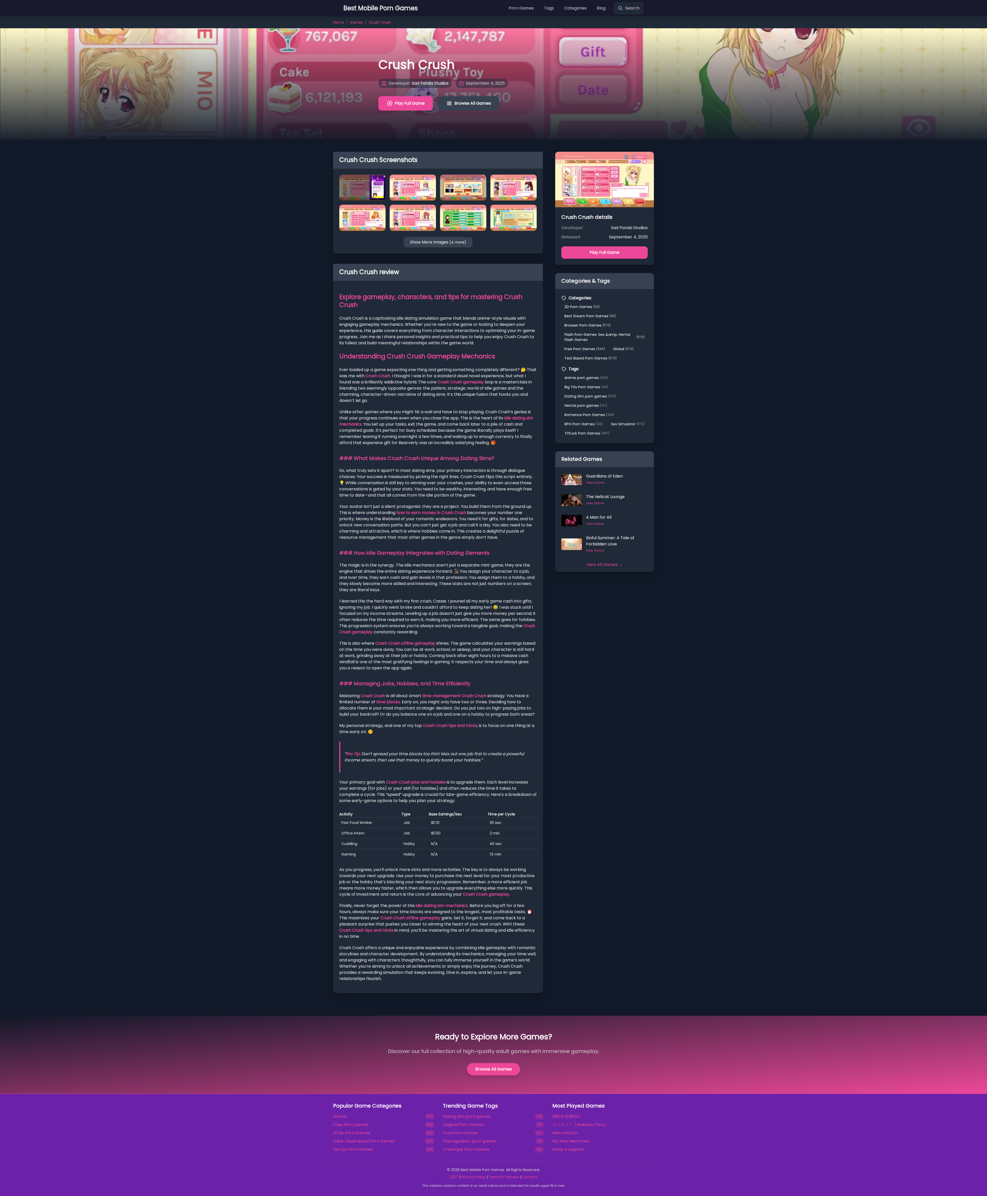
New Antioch (565, 1133)
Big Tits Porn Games (586, 387)
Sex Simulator (628, 424)
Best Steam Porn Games (590, 316)
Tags (549, 8)
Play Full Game (410, 103)
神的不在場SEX (566, 1116)
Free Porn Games (584, 349)
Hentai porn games (585, 405)
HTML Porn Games (351, 1133)
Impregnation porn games (469, 1141)
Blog (601, 8)
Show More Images (438, 242)
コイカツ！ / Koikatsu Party (579, 1125)
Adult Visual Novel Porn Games (364, 1141)
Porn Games (521, 8)
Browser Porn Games (587, 325)
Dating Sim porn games (590, 396)
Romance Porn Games (589, 414)
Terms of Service (504, 1177)
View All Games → (605, 565)
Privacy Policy (473, 1177)
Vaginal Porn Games (463, 1125)
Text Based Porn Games (590, 358)
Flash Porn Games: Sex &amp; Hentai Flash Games (604, 337)
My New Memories (570, 1141)
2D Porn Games (582, 306)
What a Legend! (568, 1149)
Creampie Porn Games (466, 1149)
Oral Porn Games (460, 1133)
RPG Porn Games (583, 424)
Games (356, 22)
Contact (529, 1177)
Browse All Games (472, 103)
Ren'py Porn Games (353, 1149)
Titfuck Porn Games (586, 433)
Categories (575, 8)
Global (623, 349)
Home (338, 22)
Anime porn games (586, 377)
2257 (454, 1177)
